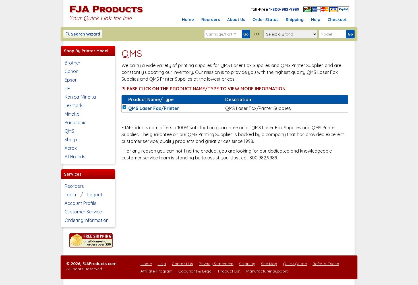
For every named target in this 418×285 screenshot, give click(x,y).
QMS (69, 131)
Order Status (265, 19)
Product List (229, 271)
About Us (236, 19)
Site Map (269, 263)
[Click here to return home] (106, 12)
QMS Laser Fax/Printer (153, 108)
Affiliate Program (156, 271)
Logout (94, 194)
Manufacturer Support (267, 271)
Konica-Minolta (80, 97)
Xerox (71, 148)
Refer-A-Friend (326, 263)
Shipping (295, 19)
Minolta (72, 114)
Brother (72, 63)
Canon (71, 71)
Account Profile (80, 203)
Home (188, 19)
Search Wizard (85, 34)
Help (315, 19)
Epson (71, 80)
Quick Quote (295, 263)
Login (70, 194)
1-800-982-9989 (284, 9)
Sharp (71, 139)
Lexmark (73, 105)
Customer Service (83, 212)
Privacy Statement (216, 263)
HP (67, 88)
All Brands (75, 156)
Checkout (337, 19)
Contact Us (182, 263)
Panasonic (75, 122)
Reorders (210, 19)
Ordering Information (87, 220)
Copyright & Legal (195, 271)
